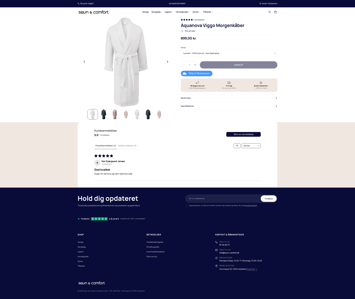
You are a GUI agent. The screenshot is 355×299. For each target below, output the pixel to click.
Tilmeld (269, 198)
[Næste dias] (168, 62)
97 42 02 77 (224, 245)
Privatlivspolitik (152, 247)
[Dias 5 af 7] (137, 114)
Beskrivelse (186, 98)
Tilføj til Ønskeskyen (199, 73)
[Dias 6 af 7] (148, 114)
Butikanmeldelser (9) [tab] (127, 145)
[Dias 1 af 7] (93, 114)
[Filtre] (237, 145)
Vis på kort (250, 269)
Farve (183, 47)
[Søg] (270, 12)
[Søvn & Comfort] (92, 283)
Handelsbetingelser (154, 242)
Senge (80, 242)
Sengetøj (82, 247)
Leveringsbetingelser (155, 252)
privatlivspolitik (251, 205)
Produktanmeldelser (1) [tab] (105, 145)
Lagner (81, 252)
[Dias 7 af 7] (159, 114)
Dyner (80, 261)
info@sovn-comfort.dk (229, 253)
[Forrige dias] (83, 62)
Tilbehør (81, 266)
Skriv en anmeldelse (243, 134)
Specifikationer (187, 106)
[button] (187, 20)
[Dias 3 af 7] (115, 114)
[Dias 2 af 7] (104, 114)
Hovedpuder (83, 256)
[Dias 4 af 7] (126, 114)
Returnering (151, 256)
